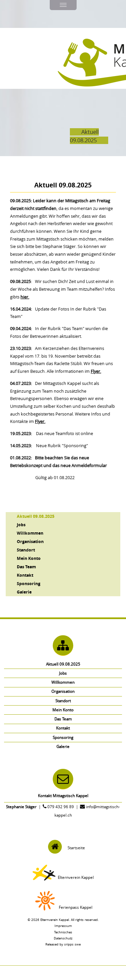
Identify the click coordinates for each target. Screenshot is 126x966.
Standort (26, 550)
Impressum (63, 925)
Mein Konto (29, 558)
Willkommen (30, 533)
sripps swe (72, 944)
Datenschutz (63, 938)
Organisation (30, 541)
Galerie (24, 592)
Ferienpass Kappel (75, 907)
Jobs (21, 525)
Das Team (26, 567)
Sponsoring (28, 583)
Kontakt (25, 575)
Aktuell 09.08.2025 (35, 516)
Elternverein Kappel (76, 877)
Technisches (63, 932)
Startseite (76, 847)
